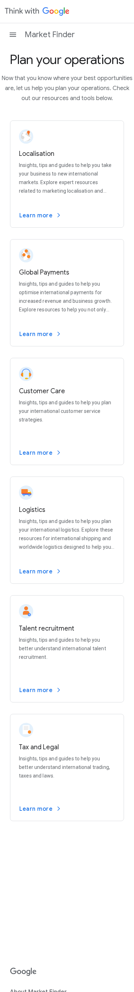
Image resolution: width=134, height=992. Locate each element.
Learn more (36, 215)
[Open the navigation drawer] (12, 34)
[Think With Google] (37, 11)
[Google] (23, 972)
